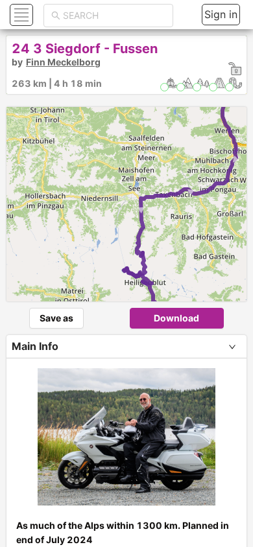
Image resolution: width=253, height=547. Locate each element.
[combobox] (114, 15)
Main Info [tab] (35, 346)
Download (176, 317)
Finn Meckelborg (63, 61)
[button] (20, 14)
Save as (56, 317)
